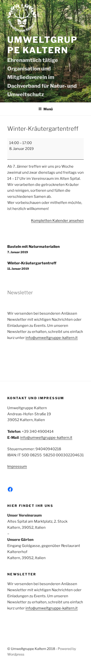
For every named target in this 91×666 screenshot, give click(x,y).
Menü (48, 109)
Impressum (17, 466)
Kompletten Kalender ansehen (57, 220)
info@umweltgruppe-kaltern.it (51, 338)
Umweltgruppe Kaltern (42, 45)
